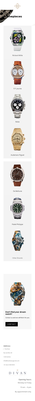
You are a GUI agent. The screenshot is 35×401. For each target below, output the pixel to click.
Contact (11, 324)
